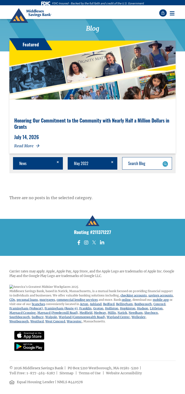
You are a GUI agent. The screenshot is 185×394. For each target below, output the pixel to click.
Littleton (156, 308)
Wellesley (138, 317)
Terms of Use (90, 373)
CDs (12, 300)
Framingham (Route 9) (61, 308)
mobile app (161, 300)
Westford (37, 321)
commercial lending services (77, 300)
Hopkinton (127, 308)
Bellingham (124, 304)
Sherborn (151, 312)
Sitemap (66, 373)
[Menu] (172, 13)
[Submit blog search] (165, 163)
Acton (84, 304)
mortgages (47, 300)
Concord (159, 304)
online (126, 300)
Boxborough (143, 304)
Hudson (142, 308)
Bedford (108, 304)
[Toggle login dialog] (163, 13)
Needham (136, 312)
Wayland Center (118, 317)
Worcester (74, 321)
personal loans (27, 300)
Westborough (19, 321)
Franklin (85, 308)
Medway (100, 312)
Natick (122, 312)
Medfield (85, 312)
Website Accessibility (124, 373)
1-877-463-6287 (40, 373)
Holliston (111, 308)
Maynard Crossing (22, 312)
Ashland (95, 304)
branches (38, 304)
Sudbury (38, 317)
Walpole (51, 317)
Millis (112, 312)
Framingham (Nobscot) (26, 308)
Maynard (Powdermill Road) (57, 312)
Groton (98, 308)
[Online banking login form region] (163, 13)
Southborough (19, 317)
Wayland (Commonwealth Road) (82, 317)
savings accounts (160, 295)
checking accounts (133, 295)
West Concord (55, 321)
